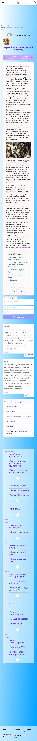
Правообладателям (17, 736)
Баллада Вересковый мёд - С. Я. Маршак (18, 416)
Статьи (25, 736)
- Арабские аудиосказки (15, 455)
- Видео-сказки (16, 623)
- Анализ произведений (16, 613)
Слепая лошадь (10, 421)
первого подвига (23, 66)
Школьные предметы (27, 730)
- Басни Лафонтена (19, 490)
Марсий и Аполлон (12, 406)
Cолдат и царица (11, 411)
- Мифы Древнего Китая (18, 546)
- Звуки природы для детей (17, 582)
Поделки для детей (7, 735)
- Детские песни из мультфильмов (19, 575)
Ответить (30, 355)
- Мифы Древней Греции (17, 560)
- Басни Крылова (17, 485)
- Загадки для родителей (16, 526)
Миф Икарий (12, 280)
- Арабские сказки (18, 619)
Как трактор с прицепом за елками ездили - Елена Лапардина (17, 265)
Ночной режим (21, 34)
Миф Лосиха (9, 426)
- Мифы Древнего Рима (18, 553)
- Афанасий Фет (17, 647)
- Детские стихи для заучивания (17, 653)
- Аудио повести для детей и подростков (17, 463)
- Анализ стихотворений (17, 641)
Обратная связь (16, 730)
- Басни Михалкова (19, 495)
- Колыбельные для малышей (19, 589)
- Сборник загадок (18, 532)
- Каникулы (14, 508)
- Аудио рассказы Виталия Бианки (18, 471)
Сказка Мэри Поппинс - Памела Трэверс (16, 258)
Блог (4, 729)
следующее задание (23, 248)
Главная (3, 26)
